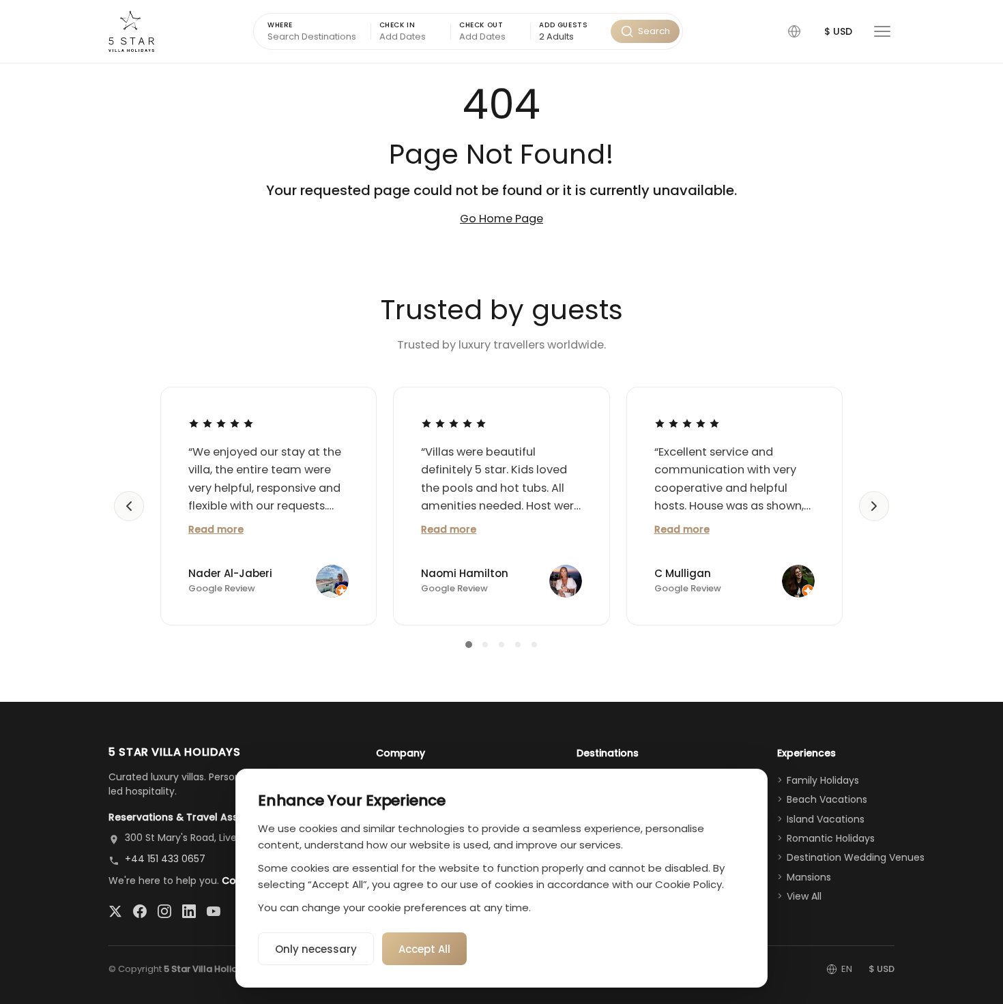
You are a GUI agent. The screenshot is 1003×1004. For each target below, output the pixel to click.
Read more (216, 529)
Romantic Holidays (831, 838)
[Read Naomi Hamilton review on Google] (453, 423)
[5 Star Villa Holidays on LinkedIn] (189, 911)
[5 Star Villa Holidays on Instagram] (164, 911)
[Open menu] (882, 31)
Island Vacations (825, 819)
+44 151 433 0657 (165, 859)
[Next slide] (874, 506)
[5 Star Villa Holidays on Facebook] (140, 911)
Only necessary (316, 949)
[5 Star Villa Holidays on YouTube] (213, 911)
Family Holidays (823, 780)
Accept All (424, 949)
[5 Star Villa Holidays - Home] (131, 31)
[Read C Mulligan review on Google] (687, 423)
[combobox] (570, 37)
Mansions (809, 877)
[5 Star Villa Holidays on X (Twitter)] (115, 911)
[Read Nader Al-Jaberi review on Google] (221, 423)
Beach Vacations (827, 799)
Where (280, 25)
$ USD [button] (838, 31)
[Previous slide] (129, 506)
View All (804, 896)
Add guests (563, 25)
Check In (397, 25)
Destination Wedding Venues (856, 857)
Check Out (481, 25)
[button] (794, 31)
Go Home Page (501, 218)
